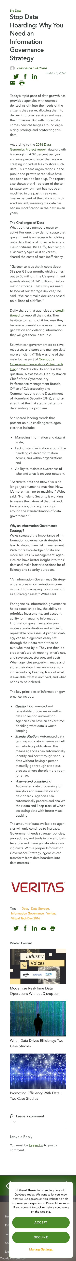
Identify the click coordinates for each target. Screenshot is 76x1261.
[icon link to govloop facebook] (25, 76)
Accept (40, 1222)
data (25, 908)
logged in (36, 1145)
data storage (40, 908)
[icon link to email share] (12, 83)
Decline (41, 1237)
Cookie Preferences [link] (13, 1258)
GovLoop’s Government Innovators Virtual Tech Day (36, 364)
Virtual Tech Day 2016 (25, 918)
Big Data (15, 11)
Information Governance (27, 913)
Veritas (50, 913)
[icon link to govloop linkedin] (34, 76)
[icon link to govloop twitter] (16, 76)
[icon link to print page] (21, 83)
